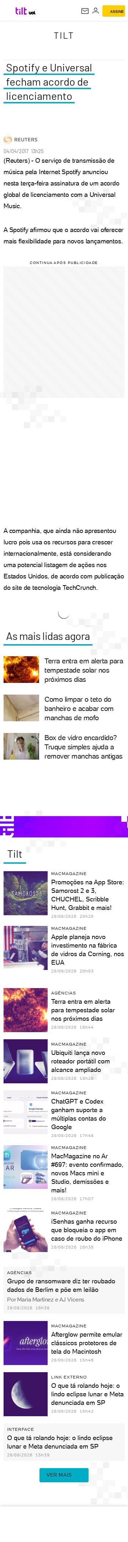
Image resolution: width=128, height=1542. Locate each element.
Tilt (64, 35)
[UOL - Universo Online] (32, 13)
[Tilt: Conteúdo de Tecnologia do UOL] (21, 11)
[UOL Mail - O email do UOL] (85, 11)
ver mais (59, 1475)
